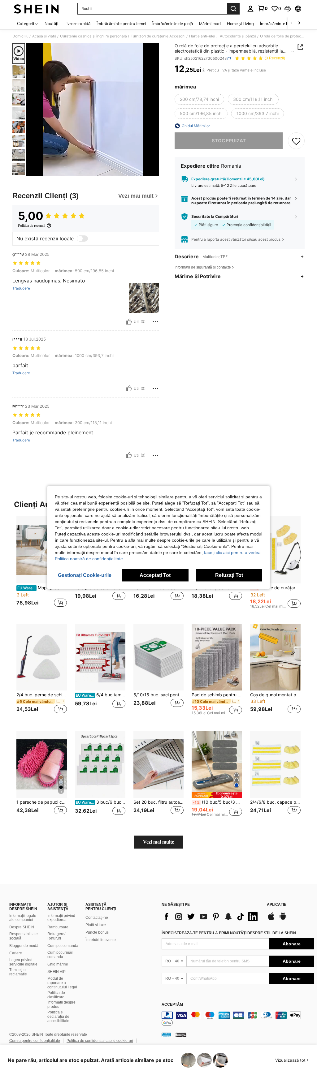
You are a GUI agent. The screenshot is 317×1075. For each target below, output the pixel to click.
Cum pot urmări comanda (60, 954)
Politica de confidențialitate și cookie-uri (100, 1040)
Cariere (15, 953)
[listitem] (41, 565)
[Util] (128, 321)
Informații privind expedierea (61, 918)
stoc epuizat (229, 141)
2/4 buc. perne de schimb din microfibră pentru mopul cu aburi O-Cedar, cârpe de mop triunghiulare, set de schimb (41, 694)
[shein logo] (36, 8)
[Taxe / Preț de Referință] (203, 70)
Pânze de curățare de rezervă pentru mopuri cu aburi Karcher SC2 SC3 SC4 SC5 (276, 587)
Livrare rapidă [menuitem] (77, 23)
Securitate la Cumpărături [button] (214, 216)
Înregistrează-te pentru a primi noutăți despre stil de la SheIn (229, 933)
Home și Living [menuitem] (240, 23)
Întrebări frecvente (100, 940)
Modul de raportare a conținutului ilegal (62, 982)
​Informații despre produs (61, 1004)
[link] (262, 8)
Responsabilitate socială (23, 936)
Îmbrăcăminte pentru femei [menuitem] (121, 23)
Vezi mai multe (158, 842)
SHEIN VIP (56, 972)
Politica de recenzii (31, 225)
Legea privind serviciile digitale (23, 962)
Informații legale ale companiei (22, 918)
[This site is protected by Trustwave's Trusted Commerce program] (166, 1035)
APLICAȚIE (276, 905)
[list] (211, 916)
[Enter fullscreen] (153, 171)
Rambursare (57, 927)
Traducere (21, 288)
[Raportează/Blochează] (155, 321)
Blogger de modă (23, 946)
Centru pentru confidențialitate (34, 1040)
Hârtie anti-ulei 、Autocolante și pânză (222, 36)
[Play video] (92, 109)
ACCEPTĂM (172, 1005)
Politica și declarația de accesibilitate (58, 1016)
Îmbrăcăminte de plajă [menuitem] (172, 23)
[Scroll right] (299, 23)
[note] (217, 795)
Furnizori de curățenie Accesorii (158, 36)
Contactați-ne (96, 917)
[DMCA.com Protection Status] (181, 1035)
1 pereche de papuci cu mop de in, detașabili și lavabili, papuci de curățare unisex (41, 802)
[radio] (199, 99)
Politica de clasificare (56, 995)
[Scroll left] (291, 23)
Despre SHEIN (21, 927)
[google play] (283, 919)
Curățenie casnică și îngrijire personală (93, 36)
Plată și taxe (95, 925)
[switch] (82, 238)
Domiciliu (20, 36)
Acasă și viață (44, 36)
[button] (287, 8)
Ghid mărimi (57, 964)
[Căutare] (233, 9)
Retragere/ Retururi (56, 936)
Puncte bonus (97, 932)
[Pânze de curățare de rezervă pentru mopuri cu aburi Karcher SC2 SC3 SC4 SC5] (275, 549)
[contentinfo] (238, 1019)
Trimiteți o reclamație (18, 972)
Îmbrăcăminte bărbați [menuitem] (279, 23)
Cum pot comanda (62, 946)
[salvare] (296, 140)
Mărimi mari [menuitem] (210, 23)
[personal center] (250, 8)
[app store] (271, 919)
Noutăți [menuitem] (51, 23)
